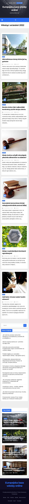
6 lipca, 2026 (8, 472)
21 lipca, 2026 (9, 424)
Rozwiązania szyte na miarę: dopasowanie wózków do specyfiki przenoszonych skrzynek (14, 374)
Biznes (4, 104)
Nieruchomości (22, 497)
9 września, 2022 (8, 256)
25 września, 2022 (9, 64)
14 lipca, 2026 (9, 440)
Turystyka (19, 500)
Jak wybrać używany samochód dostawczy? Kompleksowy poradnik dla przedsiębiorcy (13, 336)
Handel (16, 497)
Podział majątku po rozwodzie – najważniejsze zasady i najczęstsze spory (14, 470)
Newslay (23, 492)
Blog (4, 200)
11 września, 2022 (8, 208)
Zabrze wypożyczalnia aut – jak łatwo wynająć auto (14, 437)
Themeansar (14, 494)
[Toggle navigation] (15, 20)
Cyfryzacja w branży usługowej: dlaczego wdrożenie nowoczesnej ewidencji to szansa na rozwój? (14, 367)
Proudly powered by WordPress (10, 492)
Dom (3, 56)
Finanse (12, 497)
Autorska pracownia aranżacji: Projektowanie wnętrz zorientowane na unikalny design (13, 348)
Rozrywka (10, 500)
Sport (14, 500)
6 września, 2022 (8, 302)
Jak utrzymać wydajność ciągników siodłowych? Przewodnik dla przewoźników (12, 381)
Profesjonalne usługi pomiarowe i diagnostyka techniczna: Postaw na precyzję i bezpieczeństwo (12, 360)
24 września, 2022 (9, 160)
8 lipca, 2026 (8, 456)
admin (17, 64)
